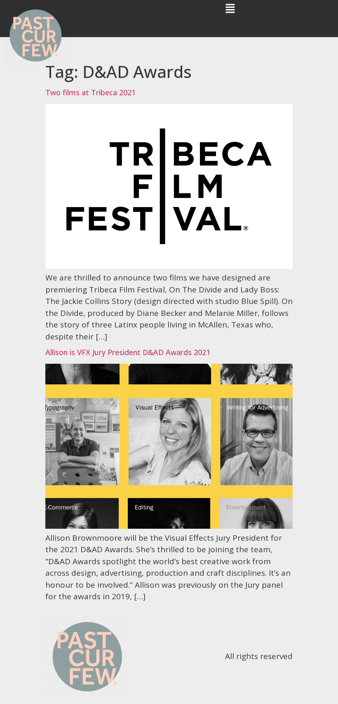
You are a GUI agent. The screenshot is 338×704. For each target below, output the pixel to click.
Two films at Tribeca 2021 (90, 92)
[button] (230, 8)
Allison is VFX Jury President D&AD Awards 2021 (127, 352)
